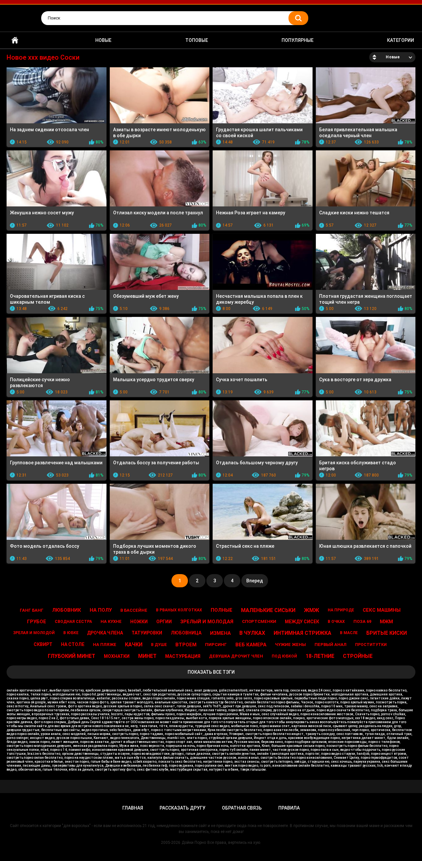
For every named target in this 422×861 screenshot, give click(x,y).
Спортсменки (259, 621)
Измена (220, 633)
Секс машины (382, 610)
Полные (221, 610)
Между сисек (302, 621)
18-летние (320, 656)
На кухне (111, 621)
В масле (349, 632)
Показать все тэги (211, 672)
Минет (147, 656)
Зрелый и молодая (206, 622)
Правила (289, 808)
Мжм (386, 622)
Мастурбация (182, 656)
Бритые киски (386, 633)
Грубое (36, 622)
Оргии (164, 621)
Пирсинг (216, 644)
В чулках (252, 633)
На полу (101, 610)
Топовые (196, 40)
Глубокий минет (71, 656)
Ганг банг (32, 610)
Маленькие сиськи (268, 610)
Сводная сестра (73, 621)
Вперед (254, 580)
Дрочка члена (105, 632)
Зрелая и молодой (34, 632)
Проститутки (371, 644)
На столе (72, 644)
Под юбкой (284, 656)
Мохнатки (117, 656)
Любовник (66, 610)
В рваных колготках (179, 610)
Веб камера (250, 645)
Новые (103, 40)
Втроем (185, 645)
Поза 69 (362, 621)
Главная (15, 40)
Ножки (139, 621)
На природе (341, 610)
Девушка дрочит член (236, 656)
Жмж (311, 610)
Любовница (186, 632)
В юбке (70, 632)
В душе (159, 644)
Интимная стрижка (302, 633)
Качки (133, 644)
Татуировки (147, 632)
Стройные (358, 656)
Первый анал (331, 644)
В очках (336, 621)
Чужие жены (290, 644)
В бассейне (133, 610)
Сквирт (43, 644)
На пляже (104, 644)
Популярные (298, 40)
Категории (400, 40)
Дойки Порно (194, 842)
